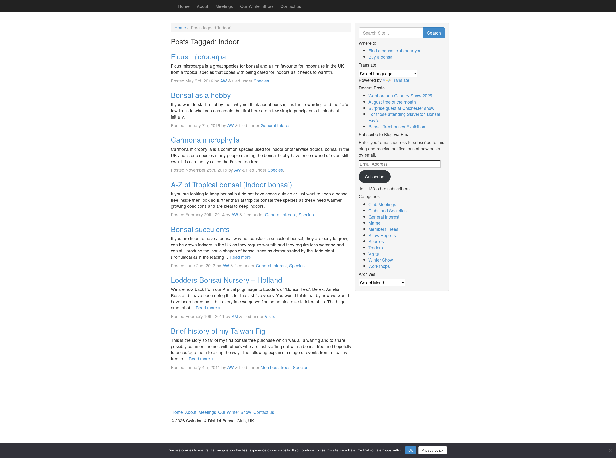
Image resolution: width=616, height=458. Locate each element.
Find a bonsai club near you (395, 50)
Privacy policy (433, 450)
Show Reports (382, 235)
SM (234, 316)
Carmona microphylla (205, 139)
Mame (374, 223)
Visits (270, 316)
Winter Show (380, 260)
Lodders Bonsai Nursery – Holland (226, 280)
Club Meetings (382, 204)
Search (434, 33)
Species (261, 80)
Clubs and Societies (387, 210)
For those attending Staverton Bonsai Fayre (404, 117)
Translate (400, 80)
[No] (610, 450)
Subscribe (374, 176)
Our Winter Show (256, 6)
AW (223, 80)
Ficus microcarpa (198, 56)
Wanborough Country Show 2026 (400, 95)
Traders (375, 247)
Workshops (379, 266)
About (202, 6)
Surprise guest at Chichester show (401, 108)
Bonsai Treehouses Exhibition (396, 126)
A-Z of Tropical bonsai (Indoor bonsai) (231, 184)
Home (184, 6)
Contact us (290, 6)
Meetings (224, 6)
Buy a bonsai (380, 57)
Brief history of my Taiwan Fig (218, 331)
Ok (410, 450)
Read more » (242, 257)
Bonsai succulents (200, 229)
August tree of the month (392, 102)
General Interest (276, 125)
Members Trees (275, 367)
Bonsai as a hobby (201, 95)
